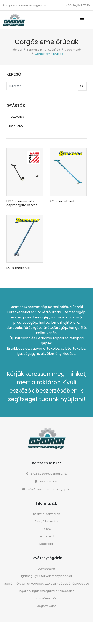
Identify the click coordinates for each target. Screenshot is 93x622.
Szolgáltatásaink (46, 521)
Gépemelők (73, 50)
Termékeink (35, 50)
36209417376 (48, 481)
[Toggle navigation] (84, 20)
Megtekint (25, 196)
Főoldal (17, 50)
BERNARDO (16, 126)
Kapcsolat (46, 544)
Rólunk (46, 529)
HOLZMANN (16, 117)
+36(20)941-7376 (78, 5)
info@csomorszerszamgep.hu (24, 5)
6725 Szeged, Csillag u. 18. (48, 474)
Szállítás (54, 50)
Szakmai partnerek (46, 514)
